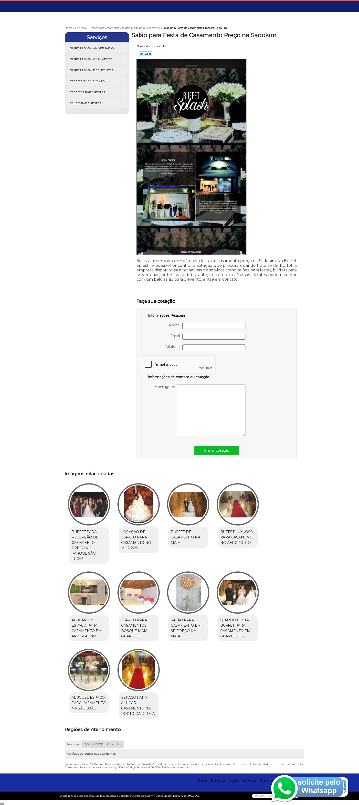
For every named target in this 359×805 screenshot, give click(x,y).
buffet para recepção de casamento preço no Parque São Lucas (85, 545)
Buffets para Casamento (91, 59)
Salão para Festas (85, 103)
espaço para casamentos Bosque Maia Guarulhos (134, 628)
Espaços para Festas (87, 92)
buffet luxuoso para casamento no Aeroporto (237, 537)
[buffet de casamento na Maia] (188, 504)
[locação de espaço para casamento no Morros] (138, 504)
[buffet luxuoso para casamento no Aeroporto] (238, 504)
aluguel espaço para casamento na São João (89, 702)
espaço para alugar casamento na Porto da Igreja (138, 705)
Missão (233, 780)
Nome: (175, 325)
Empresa (218, 780)
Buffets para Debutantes (91, 70)
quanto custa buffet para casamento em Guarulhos (235, 628)
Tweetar (145, 53)
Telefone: (173, 346)
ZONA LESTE (93, 744)
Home (202, 780)
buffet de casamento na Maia (185, 537)
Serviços (97, 37)
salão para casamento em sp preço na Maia (186, 628)
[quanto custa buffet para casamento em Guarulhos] (238, 592)
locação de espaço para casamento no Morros (136, 540)
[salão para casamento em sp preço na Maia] (188, 592)
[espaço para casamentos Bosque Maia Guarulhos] (138, 592)
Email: (176, 336)
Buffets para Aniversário (92, 48)
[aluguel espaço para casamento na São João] (89, 670)
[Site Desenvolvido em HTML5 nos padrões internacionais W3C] (263, 796)
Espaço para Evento (87, 81)
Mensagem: (165, 387)
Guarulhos (114, 744)
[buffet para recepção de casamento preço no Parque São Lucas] (89, 504)
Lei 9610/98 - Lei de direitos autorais (168, 767)
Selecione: (73, 744)
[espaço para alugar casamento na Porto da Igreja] (138, 670)
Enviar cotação (216, 450)
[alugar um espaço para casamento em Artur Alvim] (89, 592)
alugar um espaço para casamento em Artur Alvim (87, 628)
